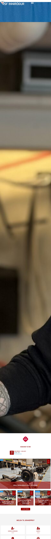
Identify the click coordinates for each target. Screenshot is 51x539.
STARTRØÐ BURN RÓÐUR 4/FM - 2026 (43, 502)
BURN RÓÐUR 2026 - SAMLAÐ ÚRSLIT (8, 503)
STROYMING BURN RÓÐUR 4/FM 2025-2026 (25, 502)
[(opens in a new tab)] (25, 497)
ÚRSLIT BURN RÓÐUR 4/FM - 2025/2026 (25, 485)
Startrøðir (38, 491)
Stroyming (20, 491)
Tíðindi (1, 459)
